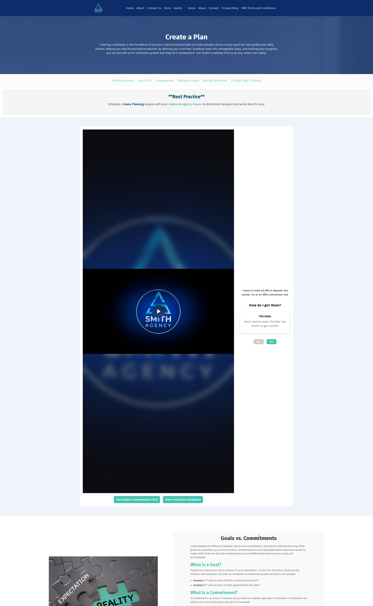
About (140, 8)
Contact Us (154, 8)
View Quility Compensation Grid (137, 499)
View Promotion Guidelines (183, 499)
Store (167, 8)
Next (271, 342)
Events (178, 8)
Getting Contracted (215, 80)
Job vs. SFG (145, 80)
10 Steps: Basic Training (246, 80)
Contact (214, 8)
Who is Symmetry (123, 80)
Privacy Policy (230, 8)
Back (258, 342)
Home (130, 8)
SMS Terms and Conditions (258, 8)
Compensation (164, 80)
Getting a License (188, 80)
